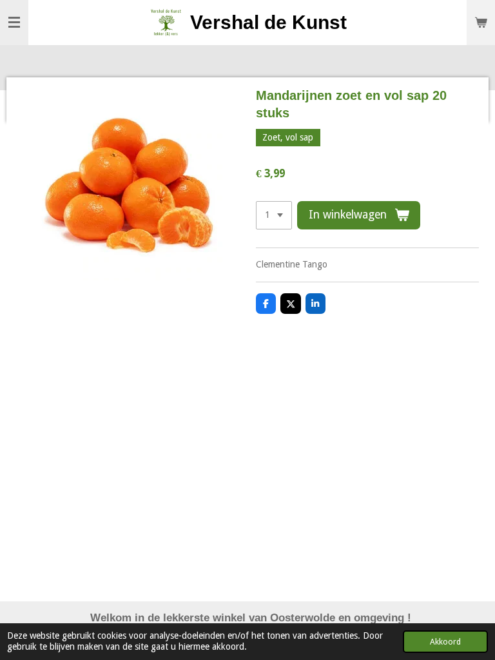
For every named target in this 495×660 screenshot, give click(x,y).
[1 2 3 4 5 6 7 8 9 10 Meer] (274, 215)
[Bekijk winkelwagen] (481, 22)
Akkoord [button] (445, 641)
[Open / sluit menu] (14, 22)
